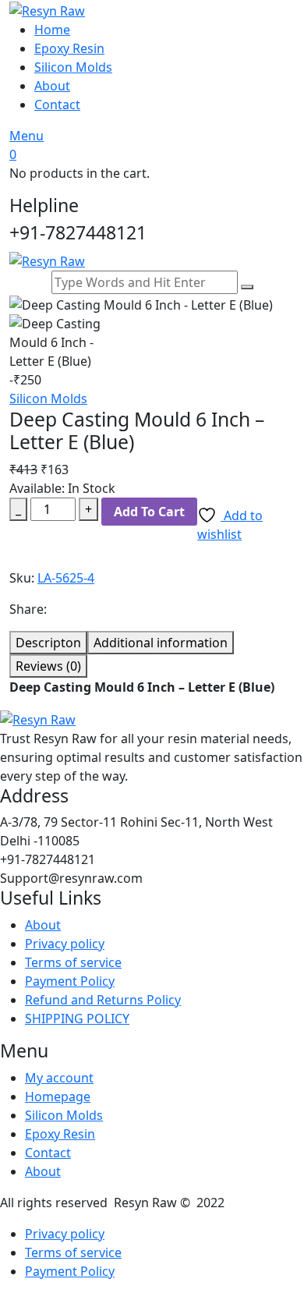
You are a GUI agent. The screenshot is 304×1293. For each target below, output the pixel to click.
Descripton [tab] (48, 642)
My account (59, 1077)
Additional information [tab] (161, 642)
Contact (57, 104)
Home (52, 29)
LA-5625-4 (65, 577)
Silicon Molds (73, 67)
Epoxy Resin (69, 48)
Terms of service (73, 962)
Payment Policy (70, 981)
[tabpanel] (152, 693)
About (52, 85)
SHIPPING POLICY (77, 1018)
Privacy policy (64, 943)
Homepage (57, 1096)
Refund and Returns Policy (103, 999)
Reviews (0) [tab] (48, 666)
